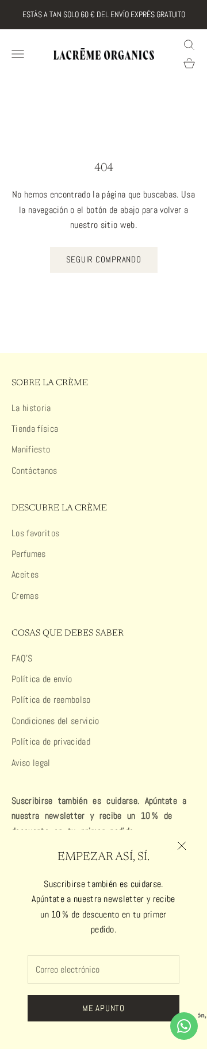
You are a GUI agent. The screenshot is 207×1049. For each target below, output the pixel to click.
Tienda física (35, 429)
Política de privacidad (51, 742)
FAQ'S (22, 658)
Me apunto (103, 1007)
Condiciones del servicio (55, 721)
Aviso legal (31, 763)
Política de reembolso (51, 700)
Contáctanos (34, 470)
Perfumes (29, 554)
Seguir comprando (103, 259)
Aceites (25, 574)
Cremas (25, 596)
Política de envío (42, 679)
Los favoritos (35, 533)
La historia (31, 408)
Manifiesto (31, 449)
